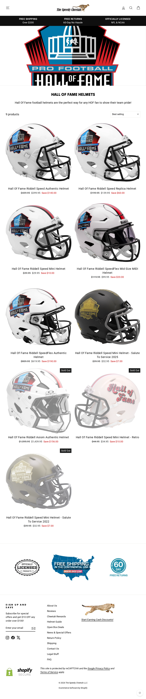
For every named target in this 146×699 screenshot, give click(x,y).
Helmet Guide (54, 621)
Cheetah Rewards (56, 616)
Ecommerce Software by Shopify (73, 688)
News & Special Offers (59, 632)
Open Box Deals (55, 627)
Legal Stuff (53, 654)
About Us (52, 605)
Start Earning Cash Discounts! (97, 619)
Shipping (51, 643)
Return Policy (54, 638)
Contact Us (53, 648)
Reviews (51, 611)
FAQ (49, 659)
